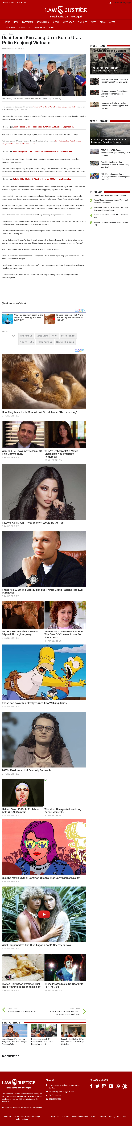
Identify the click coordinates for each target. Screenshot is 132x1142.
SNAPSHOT (82, 22)
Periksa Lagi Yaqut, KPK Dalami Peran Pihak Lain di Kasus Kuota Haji (42, 151)
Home (4, 34)
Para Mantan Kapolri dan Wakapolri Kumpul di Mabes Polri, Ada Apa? (115, 164)
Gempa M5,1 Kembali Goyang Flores (21, 1011)
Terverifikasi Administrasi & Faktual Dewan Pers (22, 1107)
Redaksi (66, 1116)
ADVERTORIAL (25, 28)
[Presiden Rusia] (68, 336)
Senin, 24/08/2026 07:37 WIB (15, 3)
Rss (124, 1116)
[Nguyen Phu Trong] (65, 342)
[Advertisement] (110, 248)
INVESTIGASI (27, 22)
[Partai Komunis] (45, 342)
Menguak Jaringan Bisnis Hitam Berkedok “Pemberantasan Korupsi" (114, 94)
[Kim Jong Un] (26, 336)
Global (11, 34)
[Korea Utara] (42, 336)
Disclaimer (102, 1116)
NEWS (16, 22)
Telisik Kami (55, 1116)
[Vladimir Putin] (26, 342)
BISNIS (103, 22)
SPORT (112, 22)
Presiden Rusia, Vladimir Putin (65, 107)
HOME (7, 22)
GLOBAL (56, 22)
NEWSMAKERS (43, 22)
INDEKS (52, 28)
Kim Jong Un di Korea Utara (43, 107)
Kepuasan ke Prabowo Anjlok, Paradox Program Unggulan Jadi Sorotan (114, 106)
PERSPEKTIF (40, 28)
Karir (93, 1116)
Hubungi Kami (114, 1116)
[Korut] (54, 336)
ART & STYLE (68, 22)
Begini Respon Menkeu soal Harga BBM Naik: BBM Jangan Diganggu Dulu (44, 127)
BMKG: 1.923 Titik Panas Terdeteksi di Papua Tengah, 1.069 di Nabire (115, 153)
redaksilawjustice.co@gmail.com (61, 1092)
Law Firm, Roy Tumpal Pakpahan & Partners (110, 195)
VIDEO (93, 22)
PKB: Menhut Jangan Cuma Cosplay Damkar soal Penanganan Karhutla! (115, 176)
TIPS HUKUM (10, 28)
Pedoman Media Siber (80, 1116)
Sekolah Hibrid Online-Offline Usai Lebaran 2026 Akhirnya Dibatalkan (42, 179)
